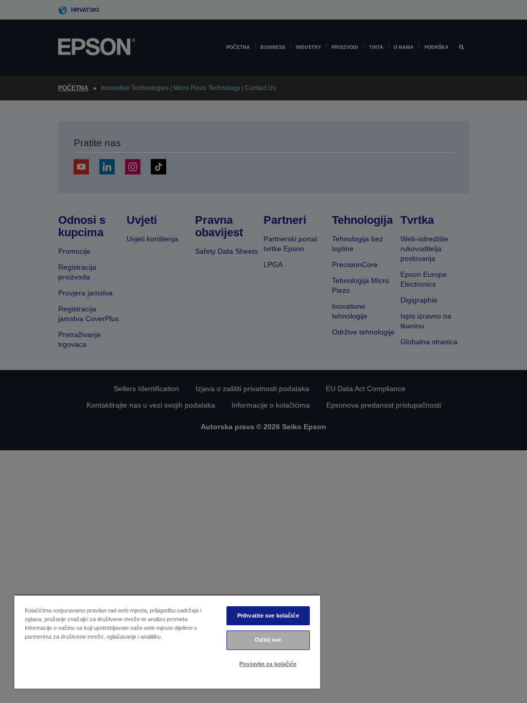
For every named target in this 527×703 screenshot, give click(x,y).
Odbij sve (268, 640)
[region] (167, 641)
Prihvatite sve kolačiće (268, 615)
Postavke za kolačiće (267, 664)
